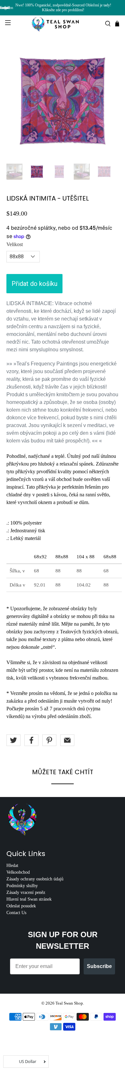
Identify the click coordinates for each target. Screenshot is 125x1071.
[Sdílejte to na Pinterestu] (49, 740)
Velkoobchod (18, 872)
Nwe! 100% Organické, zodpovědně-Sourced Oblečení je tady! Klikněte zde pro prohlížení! (63, 7)
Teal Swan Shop (69, 1003)
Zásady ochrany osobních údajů (34, 879)
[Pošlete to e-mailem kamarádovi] (67, 740)
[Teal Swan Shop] (62, 23)
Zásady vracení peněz (25, 892)
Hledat (12, 865)
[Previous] (17, 101)
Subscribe (99, 966)
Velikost (14, 244)
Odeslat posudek (21, 906)
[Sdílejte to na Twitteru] (13, 740)
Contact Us (16, 912)
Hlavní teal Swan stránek (29, 899)
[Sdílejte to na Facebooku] (31, 740)
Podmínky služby (22, 885)
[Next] (108, 101)
